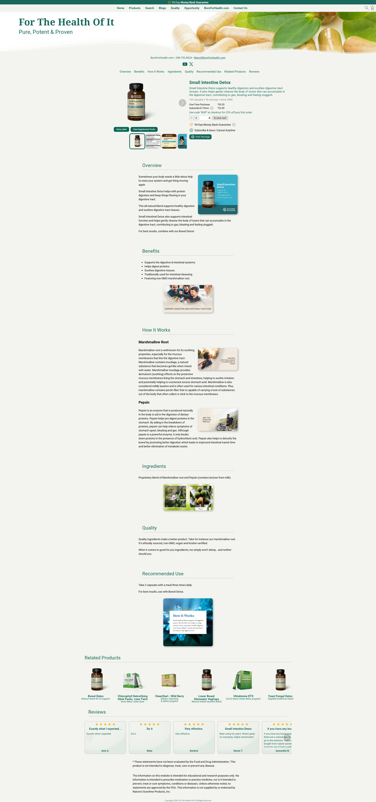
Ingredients (175, 71)
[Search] (367, 8)
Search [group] (149, 8)
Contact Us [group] (240, 8)
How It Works (156, 71)
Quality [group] (175, 8)
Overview (125, 71)
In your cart (220, 117)
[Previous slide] (89, 103)
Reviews (254, 71)
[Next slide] (182, 103)
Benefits (139, 71)
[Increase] (196, 118)
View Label (121, 129)
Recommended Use (209, 71)
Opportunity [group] (191, 8)
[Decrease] (191, 118)
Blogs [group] (162, 8)
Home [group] (120, 8)
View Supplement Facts (144, 129)
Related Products (235, 71)
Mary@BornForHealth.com (209, 57)
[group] (95, 683)
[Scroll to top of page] (370, 796)
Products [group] (135, 8)
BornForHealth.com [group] (216, 8)
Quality (189, 71)
